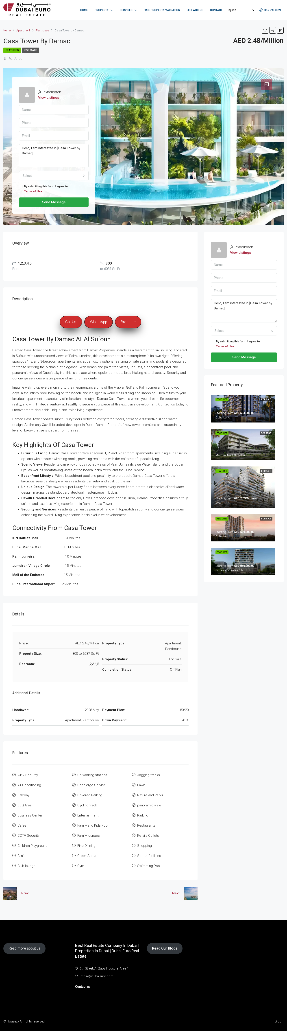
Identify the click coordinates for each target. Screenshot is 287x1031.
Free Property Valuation (162, 10)
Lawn (141, 785)
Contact (216, 10)
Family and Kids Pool (92, 825)
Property (102, 10)
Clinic (21, 856)
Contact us (83, 986)
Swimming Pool (149, 866)
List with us (195, 10)
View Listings (48, 98)
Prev (24, 893)
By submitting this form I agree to (46, 189)
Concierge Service (91, 785)
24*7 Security (27, 775)
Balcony (23, 795)
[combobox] (54, 175)
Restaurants (146, 825)
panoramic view (149, 805)
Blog (278, 1021)
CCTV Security (28, 836)
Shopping (144, 846)
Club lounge (26, 866)
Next (176, 893)
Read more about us (24, 948)
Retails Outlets (148, 836)
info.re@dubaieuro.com (96, 976)
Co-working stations (92, 775)
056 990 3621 (272, 10)
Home (84, 10)
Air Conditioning (29, 785)
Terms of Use (33, 191)
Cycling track (87, 805)
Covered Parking (89, 795)
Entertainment (87, 815)
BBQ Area (24, 805)
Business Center (29, 815)
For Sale (30, 50)
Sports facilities (149, 856)
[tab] (266, 84)
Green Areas (86, 856)
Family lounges (88, 836)
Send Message (54, 202)
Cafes (21, 825)
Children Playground (32, 846)
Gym (80, 866)
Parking (142, 815)
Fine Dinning (86, 846)
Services (126, 10)
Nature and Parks (150, 795)
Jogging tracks (148, 775)
